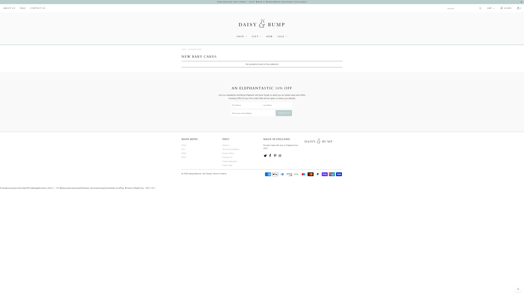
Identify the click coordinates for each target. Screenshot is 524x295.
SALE (281, 36)
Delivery (225, 145)
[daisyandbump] (262, 24)
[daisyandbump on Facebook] (270, 156)
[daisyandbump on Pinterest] (275, 156)
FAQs (23, 8)
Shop (240, 36)
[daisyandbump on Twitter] (265, 156)
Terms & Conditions (230, 149)
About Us (9, 8)
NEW (269, 36)
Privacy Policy (228, 153)
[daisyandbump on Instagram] (280, 156)
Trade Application (229, 161)
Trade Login (227, 165)
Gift (255, 36)
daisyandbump (195, 173)
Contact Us (38, 8)
